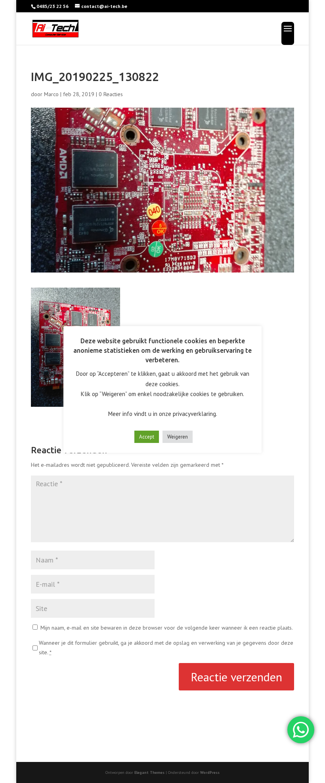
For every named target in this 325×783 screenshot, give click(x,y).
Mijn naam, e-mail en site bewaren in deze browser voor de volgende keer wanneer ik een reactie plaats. (166, 627)
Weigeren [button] (177, 436)
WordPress (210, 772)
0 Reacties (111, 94)
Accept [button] (146, 436)
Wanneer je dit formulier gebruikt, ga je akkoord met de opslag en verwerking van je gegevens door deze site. (166, 647)
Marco (51, 94)
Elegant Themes (149, 772)
